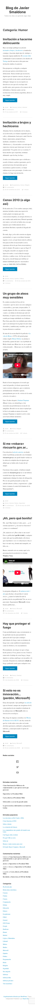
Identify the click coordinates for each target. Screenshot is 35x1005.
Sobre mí (5, 841)
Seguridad (22, 503)
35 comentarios (9, 187)
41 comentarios (9, 745)
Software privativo (8, 980)
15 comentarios (9, 431)
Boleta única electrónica (9, 890)
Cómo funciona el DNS (9, 821)
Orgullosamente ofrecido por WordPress (15, 996)
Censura (14, 107)
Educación (6, 908)
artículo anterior (18, 452)
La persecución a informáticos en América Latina (17, 806)
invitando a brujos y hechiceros (13, 50)
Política (22, 278)
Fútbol (5, 917)
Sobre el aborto (7, 824)
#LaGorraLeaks (7, 887)
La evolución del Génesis (10, 827)
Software (5, 974)
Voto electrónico (7, 984)
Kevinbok (6, 877)
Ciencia (5, 899)
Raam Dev (26, 998)
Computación (6, 902)
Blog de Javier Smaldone (17, 10)
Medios (5, 947)
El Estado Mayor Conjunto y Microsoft (14, 847)
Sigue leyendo (11, 100)
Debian (5, 905)
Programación (7, 959)
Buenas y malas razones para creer (12, 844)
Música (5, 944)
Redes (16, 503)
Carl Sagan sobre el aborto (10, 835)
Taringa (5, 61)
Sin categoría (6, 971)
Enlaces (5, 911)
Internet (11, 503)
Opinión (16, 278)
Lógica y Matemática (9, 938)
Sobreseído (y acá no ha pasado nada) (15, 802)
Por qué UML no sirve (9, 838)
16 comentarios (9, 611)
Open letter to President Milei (13, 794)
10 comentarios (9, 109)
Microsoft (19, 608)
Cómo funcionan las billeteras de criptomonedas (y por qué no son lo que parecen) (16, 787)
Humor (19, 107)
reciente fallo (27, 56)
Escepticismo (16, 185)
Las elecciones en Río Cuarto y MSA (13, 818)
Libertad (24, 107)
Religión (27, 185)
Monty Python (16, 339)
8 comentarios (9, 677)
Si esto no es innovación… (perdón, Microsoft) (16, 694)
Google (5, 926)
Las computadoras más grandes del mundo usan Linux (16, 831)
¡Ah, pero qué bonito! (17, 518)
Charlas (5, 896)
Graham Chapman (23, 400)
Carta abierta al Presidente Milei (14, 798)
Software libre (7, 977)
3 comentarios (9, 281)
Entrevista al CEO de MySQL (21, 877)
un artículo (28, 703)
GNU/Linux (6, 923)
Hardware (6, 929)
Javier (6, 107)
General (7, 278)
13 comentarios (9, 505)
